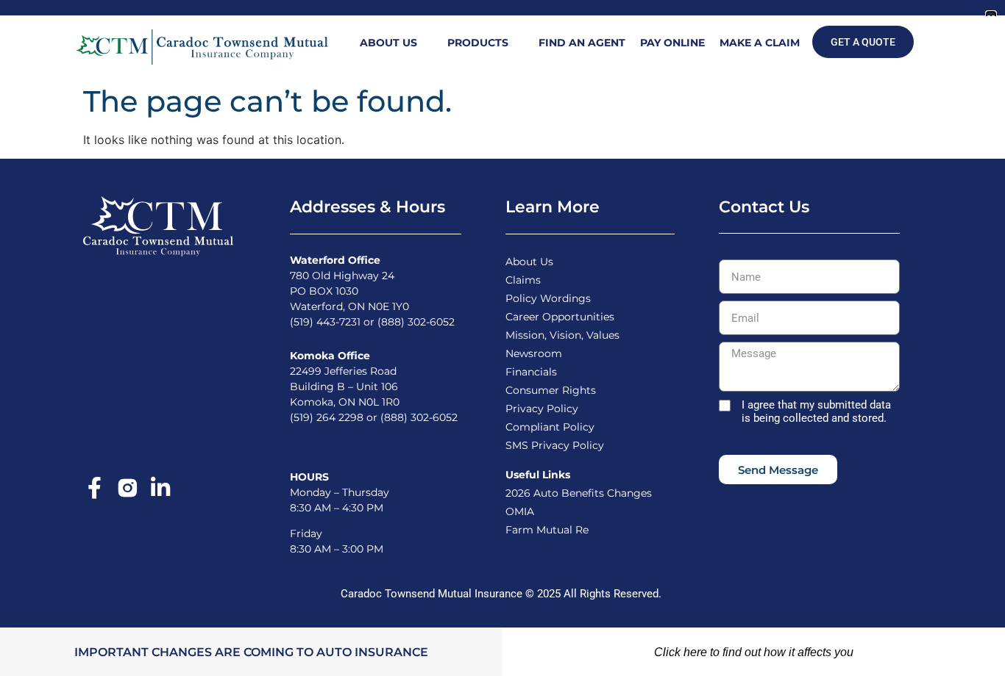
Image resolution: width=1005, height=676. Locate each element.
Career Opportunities (559, 316)
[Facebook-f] (94, 488)
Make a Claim (760, 42)
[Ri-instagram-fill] (127, 488)
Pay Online (672, 42)
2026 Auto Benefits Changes (578, 493)
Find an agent (582, 42)
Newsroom (533, 353)
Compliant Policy (549, 427)
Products (477, 42)
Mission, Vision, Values (562, 335)
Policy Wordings (548, 298)
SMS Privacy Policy (554, 445)
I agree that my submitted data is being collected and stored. (816, 411)
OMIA (519, 511)
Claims (523, 280)
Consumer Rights (550, 390)
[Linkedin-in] (160, 488)
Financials (531, 371)
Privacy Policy (541, 408)
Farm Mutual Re (547, 529)
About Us (388, 42)
